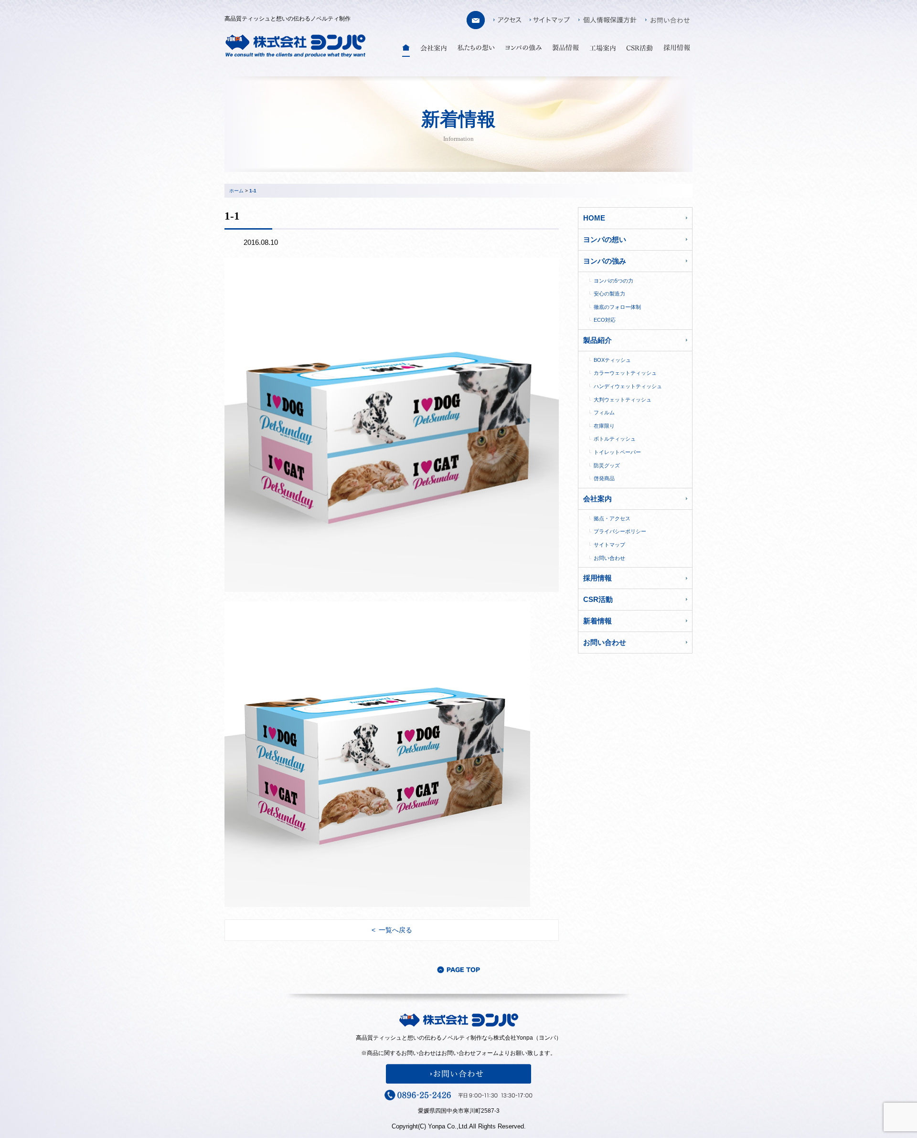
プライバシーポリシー (620, 531)
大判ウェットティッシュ (622, 399)
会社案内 (597, 499)
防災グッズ (607, 465)
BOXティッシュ (612, 360)
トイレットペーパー (617, 452)
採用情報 (597, 578)
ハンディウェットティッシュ (628, 386)
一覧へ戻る (395, 930)
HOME (594, 218)
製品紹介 (597, 340)
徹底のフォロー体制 (617, 307)
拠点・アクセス (612, 518)
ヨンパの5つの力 (613, 281)
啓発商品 (604, 478)
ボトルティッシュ (615, 439)
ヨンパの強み (604, 261)
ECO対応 (605, 320)
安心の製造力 (609, 293)
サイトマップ (609, 545)
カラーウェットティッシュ (625, 373)
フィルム (604, 412)
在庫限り (604, 426)
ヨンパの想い (604, 239)
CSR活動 (598, 599)
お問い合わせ (609, 558)
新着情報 (597, 621)
